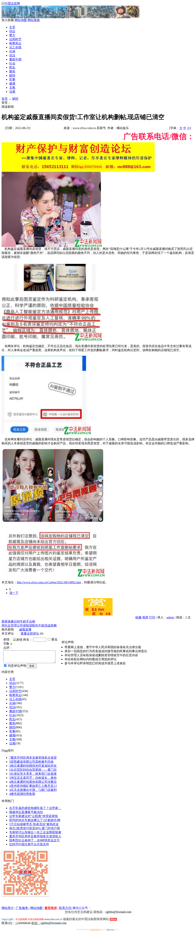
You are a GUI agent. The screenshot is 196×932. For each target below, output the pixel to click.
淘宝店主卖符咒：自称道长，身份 (33, 777)
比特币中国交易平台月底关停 (29, 844)
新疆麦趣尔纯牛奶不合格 (18, 621)
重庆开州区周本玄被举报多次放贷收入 (35, 836)
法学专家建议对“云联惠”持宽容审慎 (33, 816)
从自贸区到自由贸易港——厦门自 (33, 769)
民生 (12, 67)
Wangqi (110, 929)
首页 (5, 98)
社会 (12, 63)
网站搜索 (34, 20)
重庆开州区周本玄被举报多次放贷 (33, 757)
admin (170, 617)
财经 (12, 75)
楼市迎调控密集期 (22, 793)
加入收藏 (8, 20)
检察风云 (15, 43)
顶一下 (13, 592)
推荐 (145, 617)
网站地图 (21, 20)
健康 (12, 83)
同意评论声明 (17, 665)
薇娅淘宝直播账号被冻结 (26, 812)
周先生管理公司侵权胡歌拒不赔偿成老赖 (29, 625)
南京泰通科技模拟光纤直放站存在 (33, 765)
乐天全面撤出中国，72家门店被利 (33, 789)
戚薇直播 (25, 629)
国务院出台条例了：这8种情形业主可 (34, 840)
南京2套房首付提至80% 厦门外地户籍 (34, 828)
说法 (12, 55)
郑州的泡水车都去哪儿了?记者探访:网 (34, 820)
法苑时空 (15, 39)
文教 (12, 87)
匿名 (54, 639)
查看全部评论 (30, 633)
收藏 (138, 617)
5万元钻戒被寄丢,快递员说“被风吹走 (34, 824)
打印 (152, 617)
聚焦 (12, 71)
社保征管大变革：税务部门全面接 (33, 773)
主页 (12, 27)
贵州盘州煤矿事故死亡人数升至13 (33, 785)
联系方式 (65, 908)
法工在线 (15, 47)
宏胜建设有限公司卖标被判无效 (31, 761)
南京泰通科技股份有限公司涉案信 (33, 781)
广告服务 (22, 908)
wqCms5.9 (95, 929)
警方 (12, 35)
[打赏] (98, 607)
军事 (12, 79)
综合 (12, 31)
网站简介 (8, 908)
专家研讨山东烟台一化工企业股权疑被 (35, 832)
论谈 (12, 51)
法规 (12, 91)
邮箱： (36, 923)
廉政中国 (15, 59)
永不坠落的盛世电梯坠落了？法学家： (35, 808)
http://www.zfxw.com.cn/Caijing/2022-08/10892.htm (49, 582)
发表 (31, 665)
